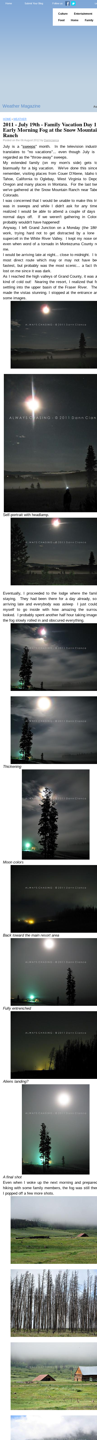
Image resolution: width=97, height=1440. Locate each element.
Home (8, 3)
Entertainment (83, 13)
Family (89, 20)
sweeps (29, 146)
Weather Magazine (21, 106)
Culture (63, 13)
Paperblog (25, 17)
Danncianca (51, 140)
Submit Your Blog (34, 3)
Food (61, 20)
